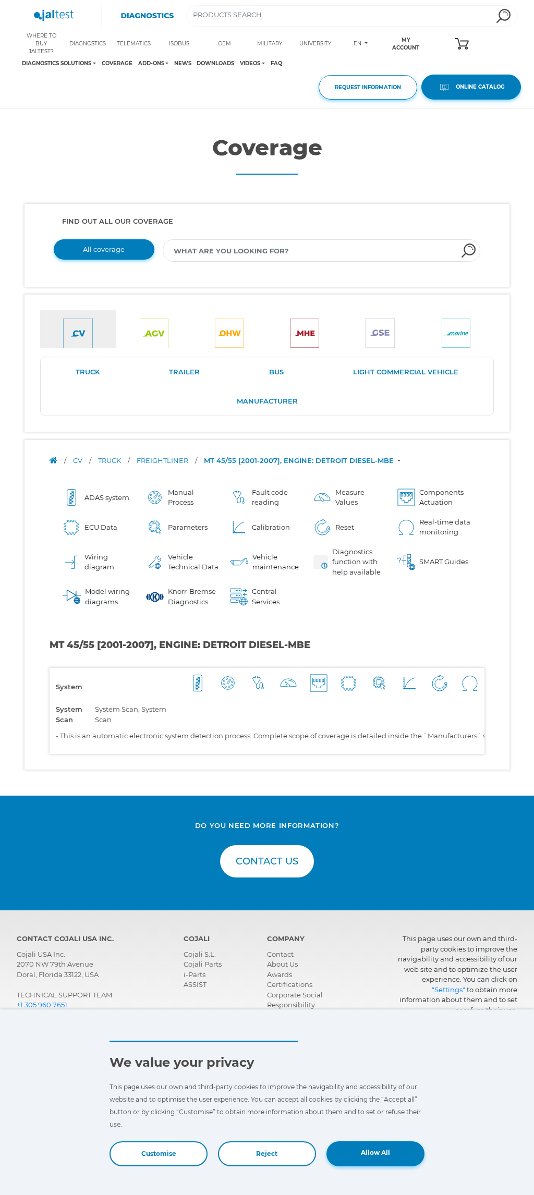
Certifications (289, 984)
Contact (280, 954)
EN (358, 43)
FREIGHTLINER (163, 460)
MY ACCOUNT (405, 43)
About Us (282, 964)
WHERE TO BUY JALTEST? (41, 43)
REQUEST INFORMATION (368, 87)
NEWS (182, 63)
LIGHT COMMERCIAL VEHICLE (405, 372)
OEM (224, 43)
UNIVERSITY (315, 43)
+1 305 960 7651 (42, 1005)
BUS (276, 372)
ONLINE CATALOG (478, 86)
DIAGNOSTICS (87, 43)
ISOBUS (179, 43)
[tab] (78, 329)
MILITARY (269, 43)
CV (78, 460)
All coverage (104, 249)
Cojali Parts (203, 964)
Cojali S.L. (200, 954)
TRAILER (184, 372)
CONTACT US (267, 861)
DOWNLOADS (215, 63)
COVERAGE (117, 63)
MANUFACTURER (267, 401)
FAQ (276, 63)
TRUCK (88, 372)
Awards (279, 974)
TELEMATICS (134, 43)
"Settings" (448, 989)
